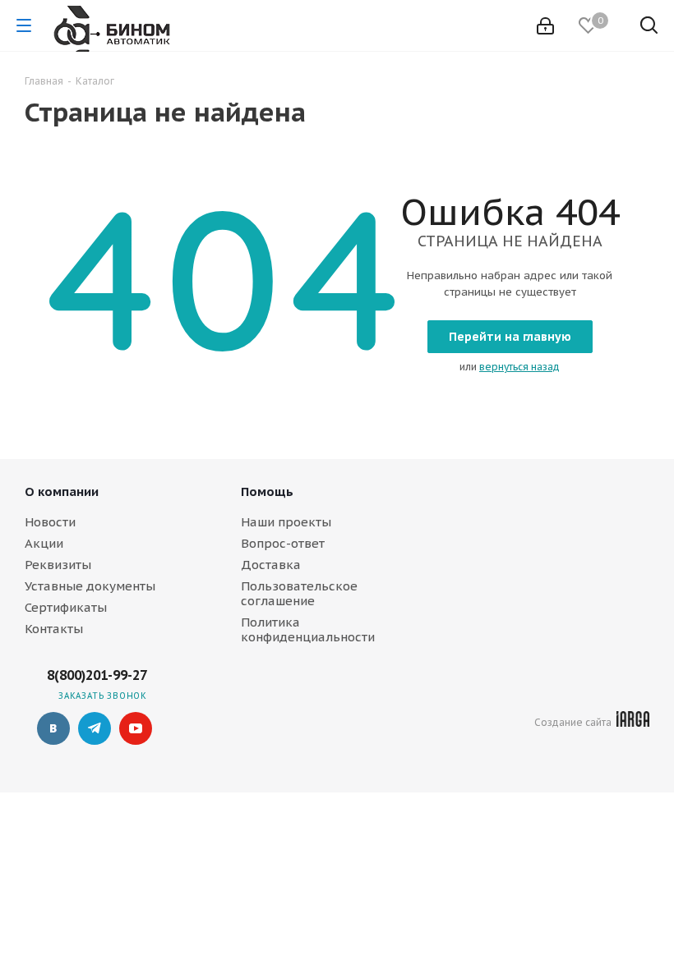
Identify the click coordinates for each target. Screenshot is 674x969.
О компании (62, 491)
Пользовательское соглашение (299, 593)
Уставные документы (90, 586)
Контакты (54, 628)
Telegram (94, 728)
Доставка (271, 564)
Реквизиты (58, 564)
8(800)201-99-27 (97, 675)
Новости (50, 522)
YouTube (135, 728)
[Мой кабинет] (545, 26)
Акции (44, 543)
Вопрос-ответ (283, 543)
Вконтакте (53, 728)
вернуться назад (519, 367)
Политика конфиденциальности (308, 629)
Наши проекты (286, 522)
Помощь (267, 491)
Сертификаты (66, 607)
